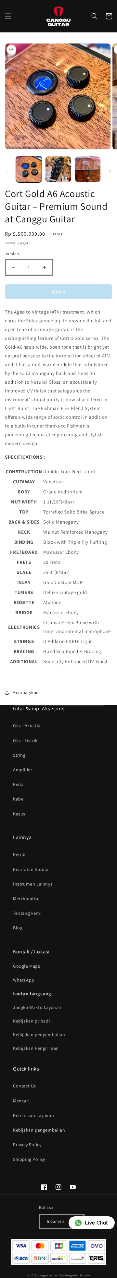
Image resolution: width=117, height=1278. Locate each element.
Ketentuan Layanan (33, 1115)
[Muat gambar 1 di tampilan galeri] (29, 169)
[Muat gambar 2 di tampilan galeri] (58, 169)
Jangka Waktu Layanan (37, 1007)
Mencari (21, 1101)
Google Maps (26, 966)
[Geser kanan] (110, 171)
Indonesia (56, 1221)
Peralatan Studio (31, 869)
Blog (17, 928)
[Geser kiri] (7, 171)
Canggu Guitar (48, 1275)
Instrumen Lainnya (33, 884)
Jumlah (12, 253)
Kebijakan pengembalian (39, 1034)
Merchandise (26, 898)
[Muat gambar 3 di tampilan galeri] (88, 169)
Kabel (19, 799)
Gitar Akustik (26, 725)
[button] (8, 16)
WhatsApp (23, 980)
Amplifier (22, 770)
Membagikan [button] (25, 692)
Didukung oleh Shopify (74, 1275)
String (19, 755)
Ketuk (19, 855)
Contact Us (24, 1086)
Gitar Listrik (25, 740)
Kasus (19, 814)
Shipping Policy (29, 1159)
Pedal (19, 784)
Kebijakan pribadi (31, 1021)
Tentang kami (27, 913)
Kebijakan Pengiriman (36, 1048)
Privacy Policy (27, 1145)
